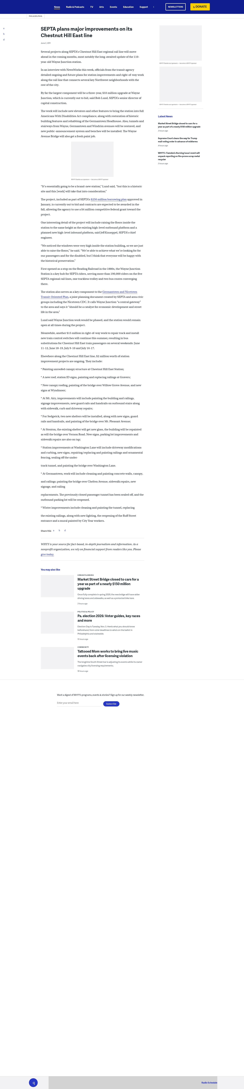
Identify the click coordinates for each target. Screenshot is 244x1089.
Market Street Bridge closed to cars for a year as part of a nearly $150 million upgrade (108, 584)
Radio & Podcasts (75, 6)
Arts (101, 6)
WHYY (37, 7)
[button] (33, 1082)
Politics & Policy (86, 611)
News (57, 6)
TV (91, 6)
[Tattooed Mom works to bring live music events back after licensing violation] (57, 660)
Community (83, 647)
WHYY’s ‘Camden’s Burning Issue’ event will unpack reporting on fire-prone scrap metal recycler (179, 156)
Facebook (53, 530)
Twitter (59, 530)
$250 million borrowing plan (109, 199)
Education (128, 6)
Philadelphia (35, 16)
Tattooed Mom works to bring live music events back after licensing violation (108, 653)
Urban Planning (86, 575)
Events (113, 6)
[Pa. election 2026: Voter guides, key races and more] (57, 624)
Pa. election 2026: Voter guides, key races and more (109, 618)
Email (65, 530)
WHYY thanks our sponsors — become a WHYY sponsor (89, 179)
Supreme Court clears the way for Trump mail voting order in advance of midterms (178, 140)
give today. (47, 554)
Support (144, 6)
